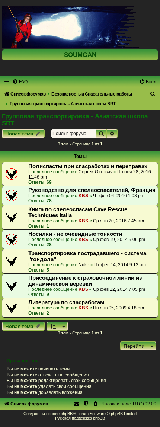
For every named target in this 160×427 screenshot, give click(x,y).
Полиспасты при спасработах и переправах (87, 166)
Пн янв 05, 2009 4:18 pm (118, 308)
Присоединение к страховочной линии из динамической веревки (85, 281)
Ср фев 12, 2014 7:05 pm (119, 289)
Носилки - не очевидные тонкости (75, 234)
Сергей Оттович (95, 171)
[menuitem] (20, 81)
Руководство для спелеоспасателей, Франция (92, 190)
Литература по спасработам (66, 302)
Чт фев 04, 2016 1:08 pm (118, 195)
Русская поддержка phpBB (80, 418)
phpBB (67, 413)
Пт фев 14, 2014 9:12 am (120, 264)
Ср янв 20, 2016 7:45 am (118, 221)
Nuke (84, 264)
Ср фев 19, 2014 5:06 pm (119, 239)
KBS (83, 195)
